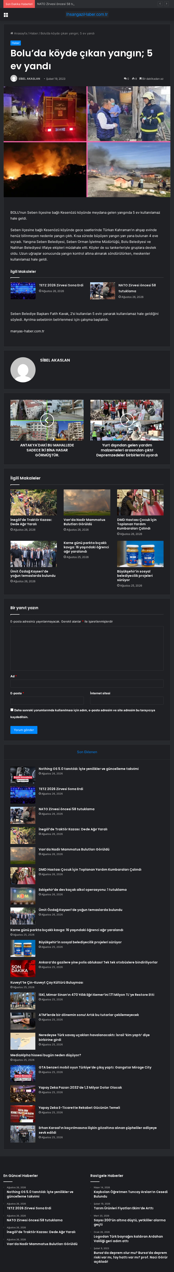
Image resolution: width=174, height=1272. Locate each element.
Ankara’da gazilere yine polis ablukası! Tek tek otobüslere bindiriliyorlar (98, 962)
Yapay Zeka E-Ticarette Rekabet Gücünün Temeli (79, 1107)
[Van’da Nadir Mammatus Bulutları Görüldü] (87, 502)
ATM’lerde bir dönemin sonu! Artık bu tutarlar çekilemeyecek (89, 1015)
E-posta (17, 693)
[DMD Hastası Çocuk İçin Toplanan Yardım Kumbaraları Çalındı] (140, 502)
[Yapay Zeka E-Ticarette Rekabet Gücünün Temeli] (22, 1113)
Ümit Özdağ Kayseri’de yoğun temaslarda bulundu (33, 573)
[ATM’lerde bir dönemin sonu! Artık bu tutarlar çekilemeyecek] (22, 1021)
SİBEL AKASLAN (29, 78)
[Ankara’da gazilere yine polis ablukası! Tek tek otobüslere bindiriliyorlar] (22, 968)
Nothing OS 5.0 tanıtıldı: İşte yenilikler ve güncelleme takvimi (89, 769)
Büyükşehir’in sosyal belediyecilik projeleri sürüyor (135, 575)
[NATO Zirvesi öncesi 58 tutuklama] (102, 290)
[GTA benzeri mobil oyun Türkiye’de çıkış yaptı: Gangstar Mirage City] (22, 1073)
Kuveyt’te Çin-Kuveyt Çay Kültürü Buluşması (46, 982)
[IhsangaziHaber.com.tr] (87, 14)
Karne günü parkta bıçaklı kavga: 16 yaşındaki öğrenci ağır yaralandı (86, 547)
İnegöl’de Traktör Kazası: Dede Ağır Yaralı (31, 521)
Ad (13, 676)
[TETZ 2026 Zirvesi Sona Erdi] (23, 290)
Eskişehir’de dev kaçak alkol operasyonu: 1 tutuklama (83, 889)
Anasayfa (20, 33)
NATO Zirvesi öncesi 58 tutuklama (61, 4)
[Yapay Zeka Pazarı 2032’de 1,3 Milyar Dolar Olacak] (22, 1093)
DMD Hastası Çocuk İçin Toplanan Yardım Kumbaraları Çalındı (137, 524)
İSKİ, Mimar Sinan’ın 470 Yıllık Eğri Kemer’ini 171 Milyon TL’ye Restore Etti (96, 994)
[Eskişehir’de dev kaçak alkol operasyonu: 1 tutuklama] (22, 895)
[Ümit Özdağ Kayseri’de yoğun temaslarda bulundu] (33, 554)
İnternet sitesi (100, 693)
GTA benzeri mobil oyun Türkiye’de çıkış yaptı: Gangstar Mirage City (95, 1067)
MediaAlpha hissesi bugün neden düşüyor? (45, 1055)
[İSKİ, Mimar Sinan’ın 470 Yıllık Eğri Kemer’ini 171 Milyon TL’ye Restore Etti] (22, 1000)
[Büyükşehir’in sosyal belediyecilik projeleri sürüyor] (140, 554)
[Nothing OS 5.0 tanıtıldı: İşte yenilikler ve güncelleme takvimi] (22, 775)
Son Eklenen (87, 752)
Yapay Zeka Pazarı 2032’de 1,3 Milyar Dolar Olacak (80, 1087)
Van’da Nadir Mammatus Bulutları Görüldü (84, 521)
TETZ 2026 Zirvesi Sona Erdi (61, 285)
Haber (33, 33)
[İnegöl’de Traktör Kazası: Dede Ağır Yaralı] (33, 502)
